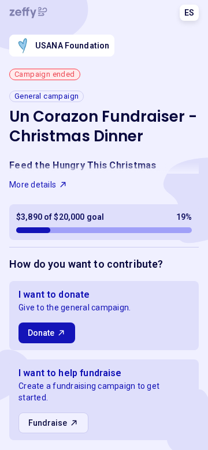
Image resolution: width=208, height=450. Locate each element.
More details (32, 184)
